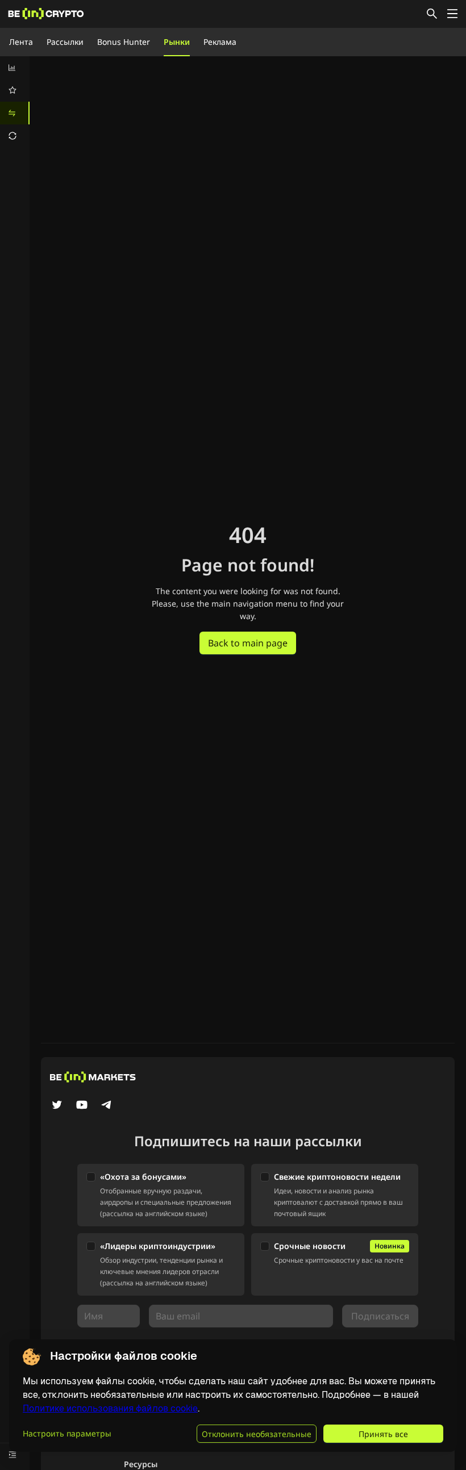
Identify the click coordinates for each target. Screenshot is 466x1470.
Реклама (219, 41)
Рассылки (65, 41)
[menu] (15, 101)
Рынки (177, 41)
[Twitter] (57, 1106)
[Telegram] (107, 1106)
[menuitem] (15, 67)
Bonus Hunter (123, 41)
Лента (21, 41)
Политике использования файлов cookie (110, 1408)
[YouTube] (82, 1106)
